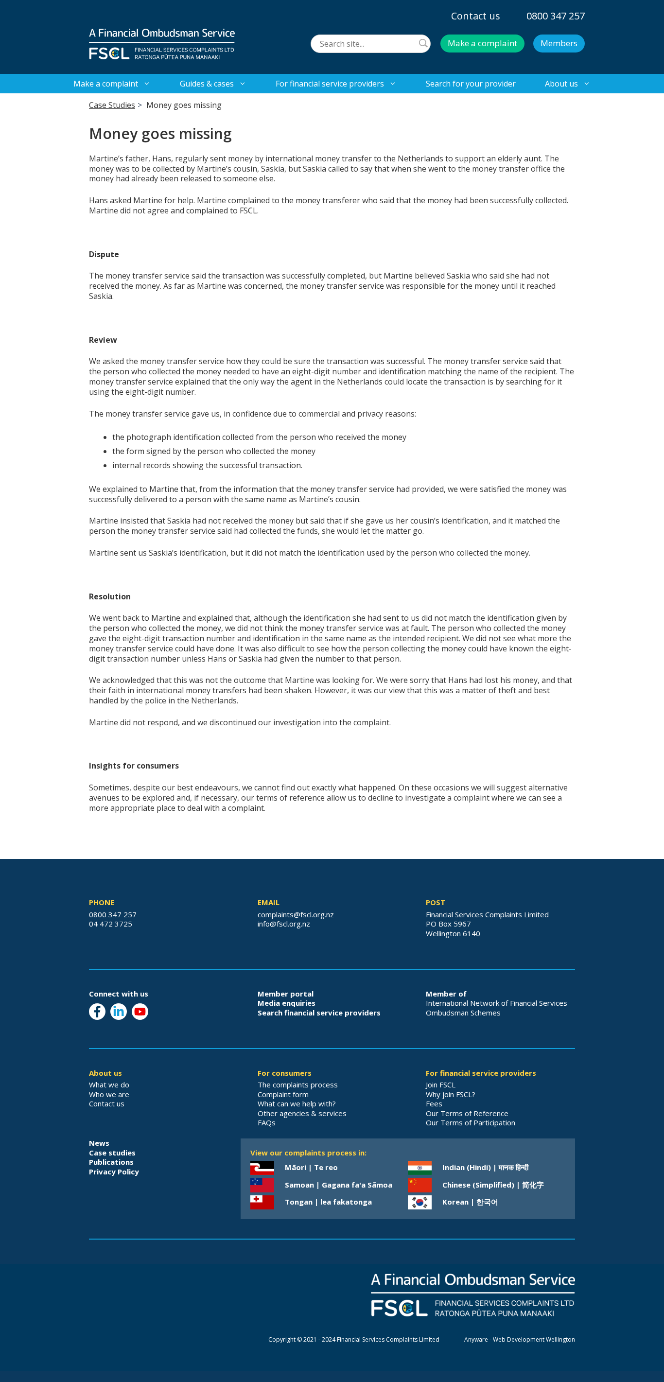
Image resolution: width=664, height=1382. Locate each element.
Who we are (109, 1094)
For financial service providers (330, 83)
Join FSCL (440, 1084)
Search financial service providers (319, 1012)
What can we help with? (297, 1103)
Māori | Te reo (311, 1167)
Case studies (112, 1152)
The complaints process (298, 1084)
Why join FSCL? (450, 1094)
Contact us (475, 15)
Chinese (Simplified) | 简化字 (493, 1185)
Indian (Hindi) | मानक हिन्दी (485, 1167)
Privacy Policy (114, 1171)
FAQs (267, 1122)
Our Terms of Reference (467, 1113)
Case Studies (112, 105)
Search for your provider (471, 83)
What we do (109, 1084)
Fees (434, 1103)
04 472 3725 (110, 923)
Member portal (286, 993)
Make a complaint (482, 43)
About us (561, 83)
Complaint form (283, 1094)
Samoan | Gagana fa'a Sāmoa (338, 1185)
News (99, 1143)
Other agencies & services (302, 1113)
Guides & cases (207, 83)
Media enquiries (286, 1003)
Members (559, 43)
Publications (111, 1162)
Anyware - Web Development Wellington (519, 1339)
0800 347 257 (555, 15)
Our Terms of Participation (470, 1122)
